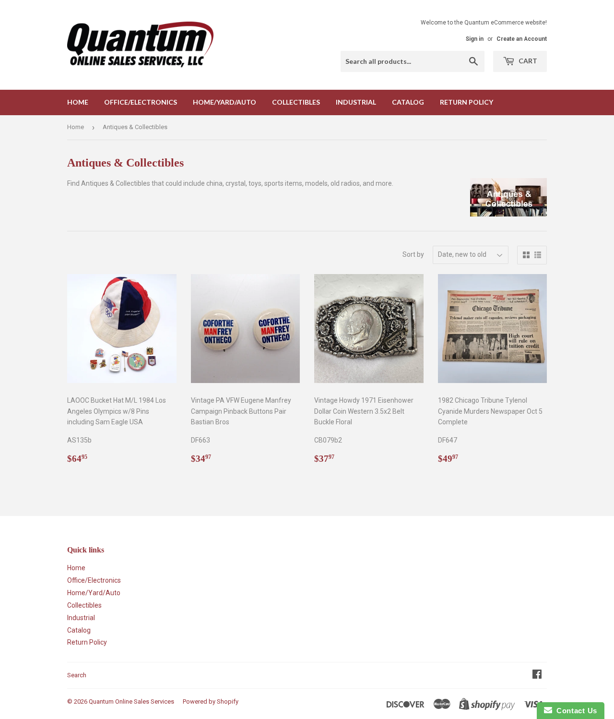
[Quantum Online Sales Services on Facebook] (537, 675)
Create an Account (521, 39)
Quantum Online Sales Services (131, 701)
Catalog (408, 102)
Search (76, 675)
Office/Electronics (140, 102)
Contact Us (574, 711)
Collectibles (296, 102)
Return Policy (466, 102)
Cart (527, 61)
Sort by (413, 254)
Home (77, 102)
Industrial (356, 102)
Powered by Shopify (210, 701)
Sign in (475, 39)
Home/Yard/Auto (224, 102)
